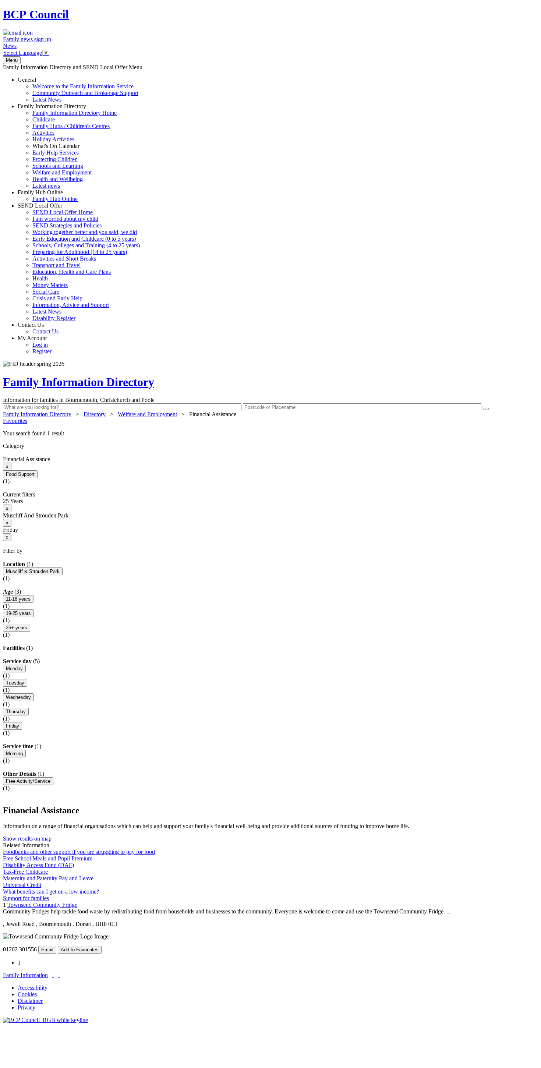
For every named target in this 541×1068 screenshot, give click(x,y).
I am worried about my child (65, 219)
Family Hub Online (48, 195)
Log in (40, 345)
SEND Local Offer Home (62, 212)
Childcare (43, 119)
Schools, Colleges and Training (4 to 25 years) (86, 245)
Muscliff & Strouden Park (33, 571)
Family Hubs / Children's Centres (71, 126)
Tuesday (15, 683)
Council (36, 14)
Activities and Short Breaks (64, 258)
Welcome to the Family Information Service (83, 86)
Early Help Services (55, 152)
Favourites (15, 421)
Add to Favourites (80, 949)
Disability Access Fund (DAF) (38, 865)
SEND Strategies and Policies (67, 225)
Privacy (26, 1007)
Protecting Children (55, 159)
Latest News (46, 99)
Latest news (46, 186)
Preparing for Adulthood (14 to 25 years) (79, 252)
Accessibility (32, 987)
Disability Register (53, 318)
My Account (35, 344)
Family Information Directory (67, 146)
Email (47, 949)
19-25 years (18, 613)
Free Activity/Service (28, 781)
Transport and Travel (56, 265)
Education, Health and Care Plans (71, 272)
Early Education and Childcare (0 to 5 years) (84, 239)
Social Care (45, 292)
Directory (95, 414)
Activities (43, 133)
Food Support (20, 474)
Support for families (26, 898)
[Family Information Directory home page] (45, 1020)
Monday (14, 668)
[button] (270, 433)
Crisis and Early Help (57, 298)
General (78, 90)
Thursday (16, 711)
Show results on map (27, 838)
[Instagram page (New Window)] (59, 975)
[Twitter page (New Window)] (53, 975)
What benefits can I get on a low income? (51, 891)
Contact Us (38, 328)
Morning (14, 753)
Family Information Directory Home (74, 113)
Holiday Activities (53, 139)
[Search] (486, 409)
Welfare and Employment (62, 172)
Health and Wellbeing (57, 179)
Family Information (25, 975)
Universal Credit (22, 885)
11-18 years (18, 599)
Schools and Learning (57, 166)
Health (40, 278)
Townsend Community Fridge (42, 905)
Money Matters (50, 285)
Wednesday (18, 697)
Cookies (27, 994)
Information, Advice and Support (70, 305)
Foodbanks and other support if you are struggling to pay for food (79, 852)
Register (42, 351)
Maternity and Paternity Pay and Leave (48, 878)
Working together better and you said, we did (84, 232)
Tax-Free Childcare (25, 872)
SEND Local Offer (79, 261)
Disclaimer (30, 1001)
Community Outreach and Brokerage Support (85, 93)
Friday (12, 726)
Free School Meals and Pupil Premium (47, 858)
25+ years (16, 627)
